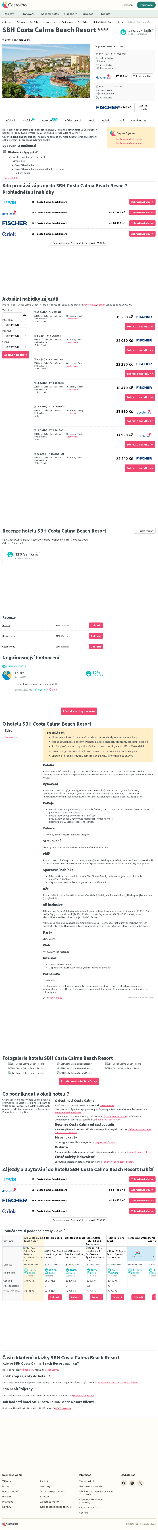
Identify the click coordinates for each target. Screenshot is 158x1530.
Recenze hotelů (50, 13)
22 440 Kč (124, 458)
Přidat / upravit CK (89, 1507)
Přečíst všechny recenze (79, 711)
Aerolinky (45, 1486)
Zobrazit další (11, 177)
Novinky (6, 1506)
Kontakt (83, 1512)
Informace (85, 1474)
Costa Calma (24, 39)
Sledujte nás (128, 1474)
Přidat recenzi (73, 120)
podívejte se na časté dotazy (118, 1161)
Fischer (101, 304)
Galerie (106, 120)
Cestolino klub (87, 1481)
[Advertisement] (79, 271)
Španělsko (10, 39)
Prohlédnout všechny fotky (79, 1081)
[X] (140, 1483)
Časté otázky (138, 120)
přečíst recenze (63, 1408)
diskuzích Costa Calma (138, 1151)
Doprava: (7, 330)
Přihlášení (127, 4)
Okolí (121, 120)
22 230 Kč (124, 364)
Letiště (44, 1481)
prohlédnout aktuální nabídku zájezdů (118, 1382)
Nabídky (28, 120)
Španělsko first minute (108, 1119)
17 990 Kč (124, 411)
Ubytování (27, 13)
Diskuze (105, 13)
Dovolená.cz (89, 304)
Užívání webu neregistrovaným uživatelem (96, 1493)
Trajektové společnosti (52, 1491)
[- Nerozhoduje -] (14, 324)
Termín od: (8, 310)
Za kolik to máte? (49, 1501)
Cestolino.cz (8, 646)
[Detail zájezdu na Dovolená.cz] (144, 410)
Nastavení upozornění (91, 1486)
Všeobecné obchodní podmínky (91, 1501)
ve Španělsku (27, 1369)
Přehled (10, 120)
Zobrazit (96, 625)
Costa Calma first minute (129, 142)
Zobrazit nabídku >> (142, 201)
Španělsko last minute (115, 1116)
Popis (91, 120)
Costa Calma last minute (129, 138)
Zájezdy (9, 13)
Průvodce (87, 13)
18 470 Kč (124, 387)
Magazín (69, 13)
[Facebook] (124, 1483)
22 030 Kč (124, 340)
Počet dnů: (8, 319)
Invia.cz (6, 625)
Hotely (6, 1486)
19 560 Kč (124, 316)
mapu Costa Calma (105, 1142)
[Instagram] (132, 1483)
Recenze (49, 120)
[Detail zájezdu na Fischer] (144, 315)
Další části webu (12, 1474)
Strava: (6, 341)
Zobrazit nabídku (142, 76)
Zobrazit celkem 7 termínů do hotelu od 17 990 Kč (79, 242)
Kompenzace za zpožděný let (56, 1506)
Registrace (146, 4)
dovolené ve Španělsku (68, 1112)
